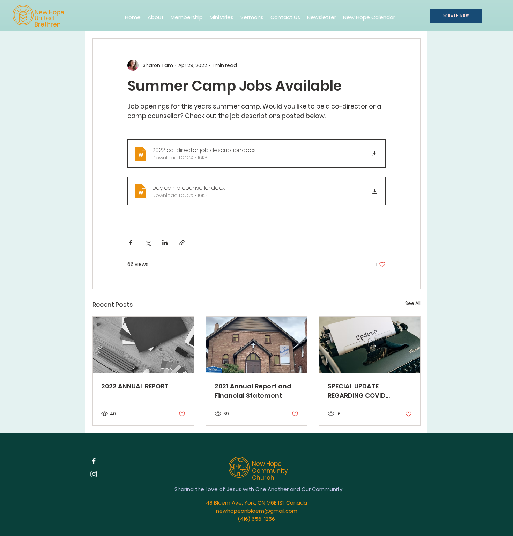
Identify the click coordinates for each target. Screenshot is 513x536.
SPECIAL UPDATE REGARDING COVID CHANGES (357, 391)
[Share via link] (182, 242)
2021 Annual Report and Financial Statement (253, 391)
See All (413, 303)
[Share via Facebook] (130, 242)
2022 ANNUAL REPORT (135, 386)
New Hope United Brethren (49, 18)
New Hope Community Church (270, 471)
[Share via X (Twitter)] (147, 242)
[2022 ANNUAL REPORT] (143, 345)
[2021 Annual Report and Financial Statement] (256, 345)
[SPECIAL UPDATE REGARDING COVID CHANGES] (369, 345)
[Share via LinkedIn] (165, 242)
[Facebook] (93, 461)
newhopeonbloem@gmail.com (256, 510)
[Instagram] (93, 474)
